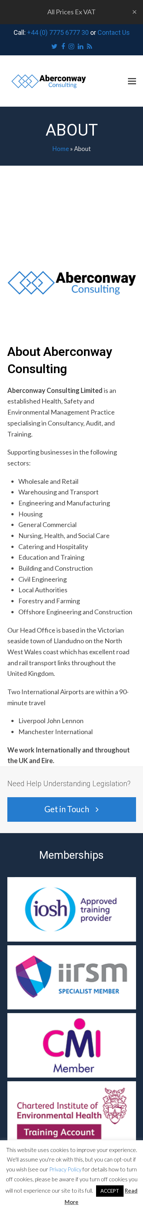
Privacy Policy (65, 1169)
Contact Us (114, 32)
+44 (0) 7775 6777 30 (58, 32)
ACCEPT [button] (109, 1191)
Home (60, 148)
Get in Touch (66, 809)
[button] (132, 81)
